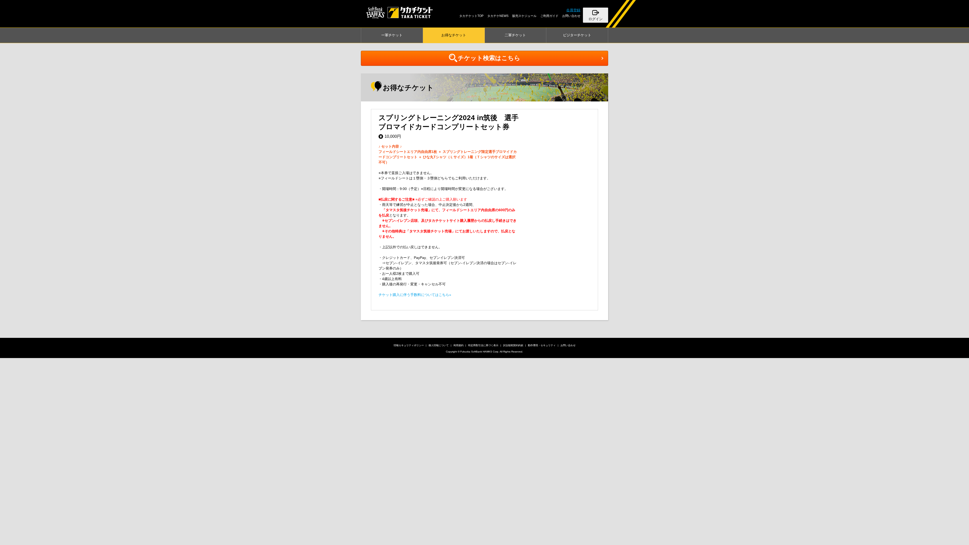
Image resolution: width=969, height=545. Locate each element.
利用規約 (458, 345)
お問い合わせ (571, 16)
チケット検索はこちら (489, 57)
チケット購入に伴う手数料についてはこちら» (415, 295)
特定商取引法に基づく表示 (483, 345)
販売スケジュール (524, 16)
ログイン (595, 19)
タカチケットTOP (471, 16)
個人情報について (438, 345)
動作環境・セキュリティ (542, 345)
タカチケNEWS (497, 16)
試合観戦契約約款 (513, 345)
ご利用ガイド (549, 16)
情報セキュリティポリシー (409, 345)
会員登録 (573, 10)
